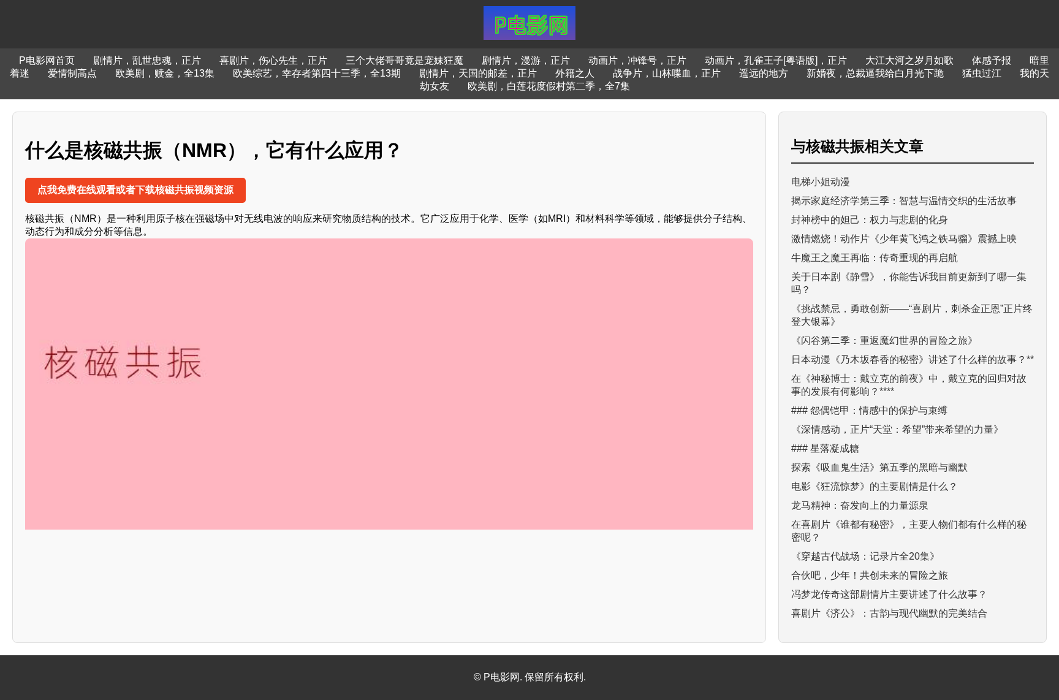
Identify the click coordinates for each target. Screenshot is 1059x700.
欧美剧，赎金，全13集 (164, 73)
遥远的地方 (763, 73)
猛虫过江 (981, 73)
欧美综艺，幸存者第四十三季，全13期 (317, 73)
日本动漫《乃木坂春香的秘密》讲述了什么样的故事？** (912, 359)
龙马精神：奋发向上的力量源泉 (859, 505)
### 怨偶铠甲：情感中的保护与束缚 (869, 410)
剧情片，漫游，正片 (526, 60)
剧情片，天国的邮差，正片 (478, 73)
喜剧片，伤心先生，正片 (273, 60)
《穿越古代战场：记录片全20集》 (865, 556)
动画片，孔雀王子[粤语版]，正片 (776, 60)
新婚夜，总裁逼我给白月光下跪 (875, 73)
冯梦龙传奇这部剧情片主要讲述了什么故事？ (889, 594)
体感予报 (991, 60)
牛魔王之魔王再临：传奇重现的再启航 (874, 258)
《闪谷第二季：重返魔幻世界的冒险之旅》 (884, 340)
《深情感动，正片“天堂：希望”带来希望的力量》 (897, 429)
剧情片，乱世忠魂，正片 (147, 60)
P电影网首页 (47, 60)
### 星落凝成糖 (825, 448)
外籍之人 (574, 73)
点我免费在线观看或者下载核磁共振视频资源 (135, 190)
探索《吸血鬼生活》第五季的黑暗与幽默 (879, 467)
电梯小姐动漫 (820, 182)
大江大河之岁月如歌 (909, 60)
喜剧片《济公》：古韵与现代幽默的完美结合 (889, 613)
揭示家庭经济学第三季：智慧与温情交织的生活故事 (904, 201)
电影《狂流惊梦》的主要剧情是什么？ (874, 486)
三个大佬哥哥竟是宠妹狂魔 (404, 60)
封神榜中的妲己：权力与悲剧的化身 (869, 220)
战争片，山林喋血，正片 (667, 73)
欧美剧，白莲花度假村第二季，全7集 (549, 86)
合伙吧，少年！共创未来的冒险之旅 (869, 575)
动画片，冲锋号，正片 (637, 60)
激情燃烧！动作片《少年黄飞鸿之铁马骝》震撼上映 (904, 239)
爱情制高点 (72, 73)
